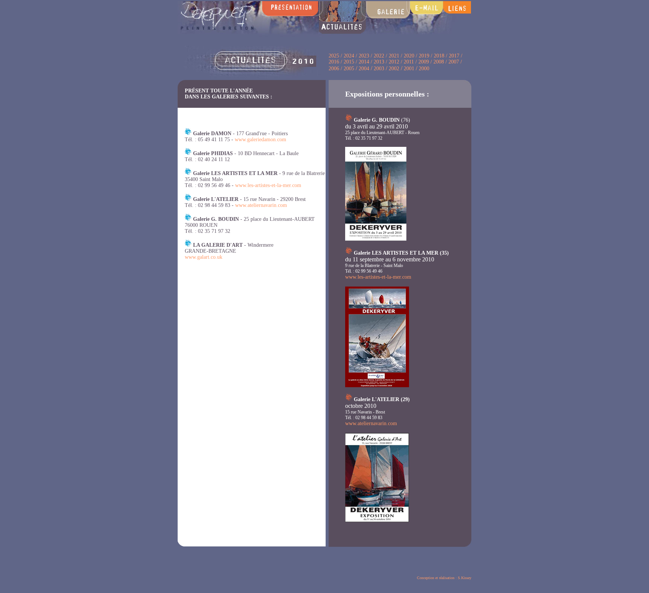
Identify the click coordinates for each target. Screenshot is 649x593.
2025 (334, 56)
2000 (424, 68)
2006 (334, 68)
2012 (394, 62)
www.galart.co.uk (203, 257)
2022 (379, 56)
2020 (409, 56)
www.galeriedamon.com (260, 139)
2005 (348, 68)
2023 (365, 56)
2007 (454, 62)
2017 (454, 56)
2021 (394, 56)
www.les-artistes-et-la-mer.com (268, 185)
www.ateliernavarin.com (261, 205)
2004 (364, 68)
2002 (394, 68)
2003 (379, 68)
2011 (409, 62)
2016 (335, 62)
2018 (439, 56)
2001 (409, 68)
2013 (379, 62)
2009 (423, 62)
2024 (349, 56)
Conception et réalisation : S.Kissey (444, 578)
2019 (424, 56)
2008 (438, 62)
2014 (364, 62)
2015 (349, 62)
